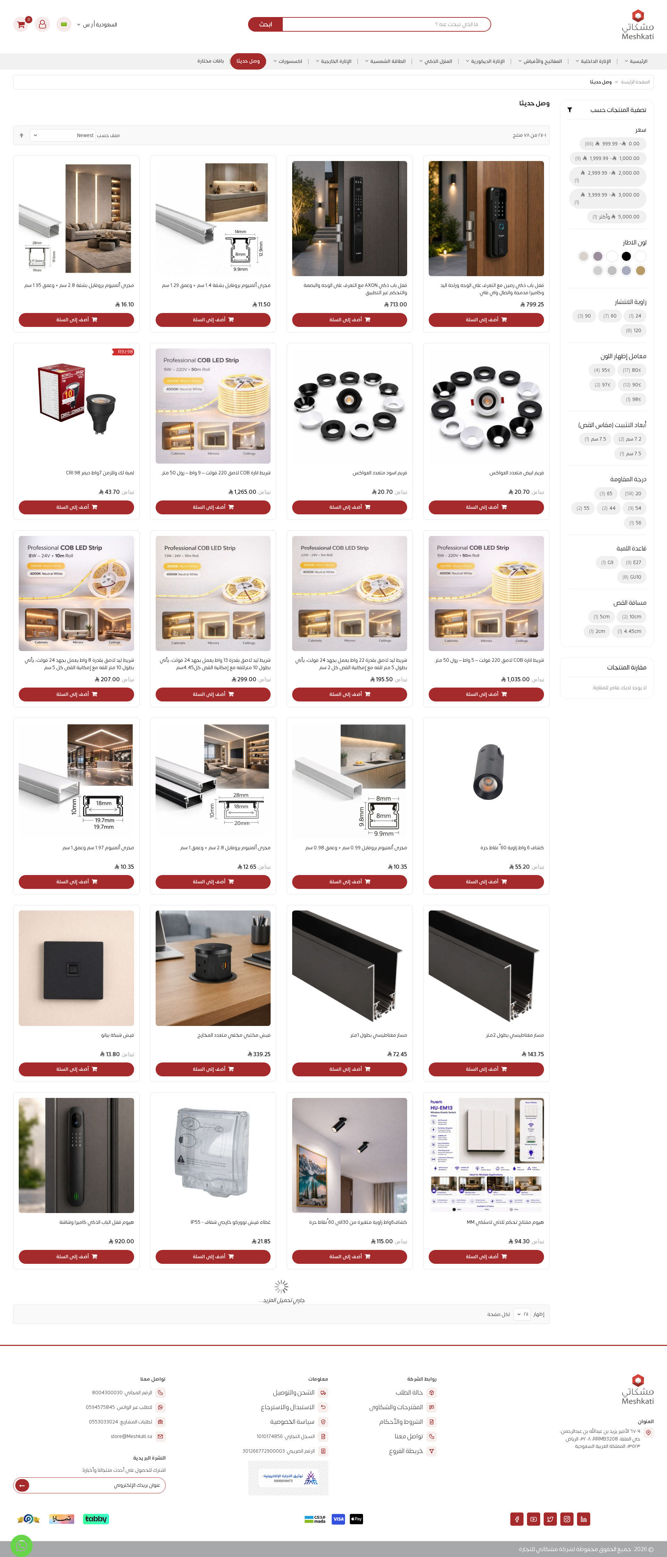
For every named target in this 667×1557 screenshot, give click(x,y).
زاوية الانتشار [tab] (631, 302)
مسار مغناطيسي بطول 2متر (515, 1035)
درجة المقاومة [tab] (628, 479)
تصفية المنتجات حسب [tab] (619, 110)
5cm (602, 617)
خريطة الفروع (406, 1451)
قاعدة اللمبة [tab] (632, 548)
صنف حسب (108, 135)
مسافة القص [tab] (630, 603)
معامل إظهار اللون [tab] (624, 356)
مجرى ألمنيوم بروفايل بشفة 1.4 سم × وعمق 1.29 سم (216, 285)
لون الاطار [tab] (635, 242)
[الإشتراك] (22, 1485)
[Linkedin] (583, 1519)
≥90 (633, 385)
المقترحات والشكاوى (396, 1407)
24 (636, 316)
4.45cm (630, 631)
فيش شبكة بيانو (117, 1035)
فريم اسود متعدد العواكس (380, 473)
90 (585, 316)
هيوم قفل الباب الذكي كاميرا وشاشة (96, 1222)
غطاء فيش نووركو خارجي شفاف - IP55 (231, 1222)
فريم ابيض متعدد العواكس (516, 473)
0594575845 (100, 1407)
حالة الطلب (409, 1393)
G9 (608, 563)
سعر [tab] (641, 130)
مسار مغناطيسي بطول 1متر (378, 1035)
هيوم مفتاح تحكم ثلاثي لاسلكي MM (505, 1222)
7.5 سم (596, 439)
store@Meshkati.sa (131, 1436)
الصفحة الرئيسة (635, 82)
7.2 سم (630, 439)
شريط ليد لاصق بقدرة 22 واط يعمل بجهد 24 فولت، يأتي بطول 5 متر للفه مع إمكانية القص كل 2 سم (351, 664)
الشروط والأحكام (401, 1422)
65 (606, 494)
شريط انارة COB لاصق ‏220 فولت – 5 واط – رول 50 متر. (489, 660)
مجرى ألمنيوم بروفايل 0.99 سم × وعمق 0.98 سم (356, 848)
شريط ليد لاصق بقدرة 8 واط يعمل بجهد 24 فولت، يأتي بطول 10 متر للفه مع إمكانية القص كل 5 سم (79, 664)
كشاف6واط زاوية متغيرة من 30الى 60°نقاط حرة (358, 1222)
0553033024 (103, 1422)
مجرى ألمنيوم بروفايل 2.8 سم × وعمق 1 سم (225, 848)
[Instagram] (567, 1519)
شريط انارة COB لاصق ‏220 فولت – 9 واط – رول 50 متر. (215, 473)
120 (634, 331)
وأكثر (617, 217)
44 (609, 508)
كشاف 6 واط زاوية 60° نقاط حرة (512, 848)
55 (584, 508)
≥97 (603, 385)
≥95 (602, 370)
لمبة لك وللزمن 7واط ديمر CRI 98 (100, 473)
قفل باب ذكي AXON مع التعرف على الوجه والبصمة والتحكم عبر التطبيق (355, 289)
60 (611, 316)
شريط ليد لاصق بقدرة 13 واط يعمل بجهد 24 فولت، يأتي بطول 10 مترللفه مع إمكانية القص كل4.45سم (215, 664)
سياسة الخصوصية (292, 1422)
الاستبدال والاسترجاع (288, 1407)
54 (635, 508)
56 (636, 523)
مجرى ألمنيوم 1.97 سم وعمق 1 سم (98, 848)
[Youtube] (533, 1519)
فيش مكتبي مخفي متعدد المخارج (234, 1035)
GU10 (632, 577)
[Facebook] (517, 1519)
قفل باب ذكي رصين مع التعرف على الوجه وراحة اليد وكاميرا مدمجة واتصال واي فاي (492, 289)
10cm (632, 617)
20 (633, 494)
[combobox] (372, 24)
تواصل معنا (409, 1436)
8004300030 (107, 1393)
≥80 (632, 370)
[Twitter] (550, 1519)
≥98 (634, 399)
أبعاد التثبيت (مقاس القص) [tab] (612, 425)
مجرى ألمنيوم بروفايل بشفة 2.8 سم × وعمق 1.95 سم (79, 285)
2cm (598, 631)
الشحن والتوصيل (294, 1393)
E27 (634, 563)
